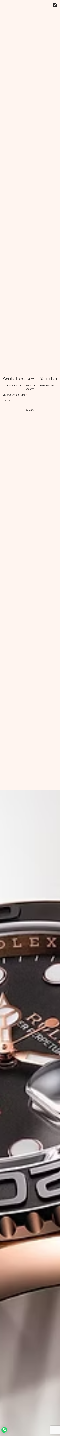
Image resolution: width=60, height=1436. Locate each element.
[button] (4, 1430)
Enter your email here (14, 394)
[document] (30, 718)
